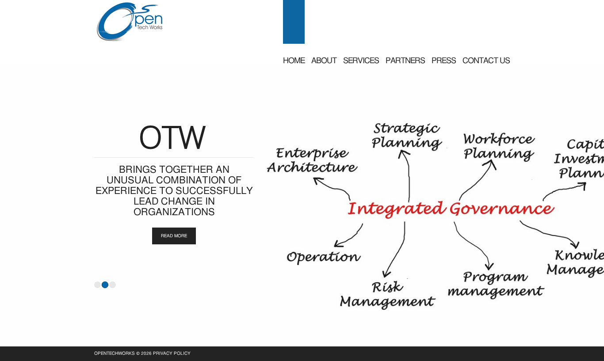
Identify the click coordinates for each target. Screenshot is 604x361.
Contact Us (486, 61)
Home (294, 61)
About (323, 61)
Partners (405, 61)
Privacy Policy (172, 353)
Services (361, 61)
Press (444, 61)
